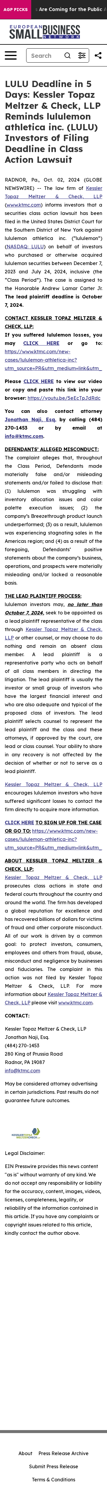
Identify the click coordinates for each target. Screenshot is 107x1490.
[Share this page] (98, 55)
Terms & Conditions (53, 1480)
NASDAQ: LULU (25, 247)
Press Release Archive (63, 1453)
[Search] (67, 55)
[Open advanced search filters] (82, 55)
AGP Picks (16, 9)
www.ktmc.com (24, 205)
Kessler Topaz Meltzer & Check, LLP (53, 784)
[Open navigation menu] (11, 55)
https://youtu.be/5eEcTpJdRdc (64, 398)
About (25, 1453)
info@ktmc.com (22, 1071)
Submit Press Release (53, 1466)
